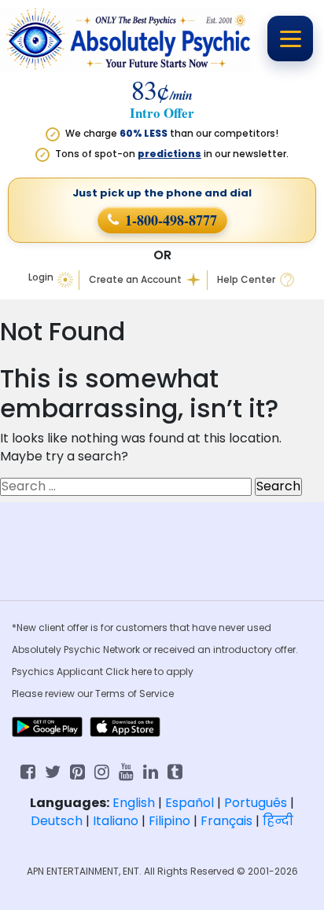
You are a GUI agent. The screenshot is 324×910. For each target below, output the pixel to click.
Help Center (246, 279)
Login (40, 277)
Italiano (115, 821)
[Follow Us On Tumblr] (175, 770)
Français (226, 821)
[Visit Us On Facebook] (27, 770)
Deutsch (57, 821)
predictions (169, 153)
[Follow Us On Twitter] (53, 770)
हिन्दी (278, 821)
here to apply (162, 671)
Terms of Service (134, 693)
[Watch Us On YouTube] (126, 770)
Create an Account (135, 279)
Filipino (169, 821)
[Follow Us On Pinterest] (77, 770)
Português (255, 803)
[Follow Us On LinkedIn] (150, 770)
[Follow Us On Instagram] (101, 770)
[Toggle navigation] (290, 38)
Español (189, 803)
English (133, 803)
